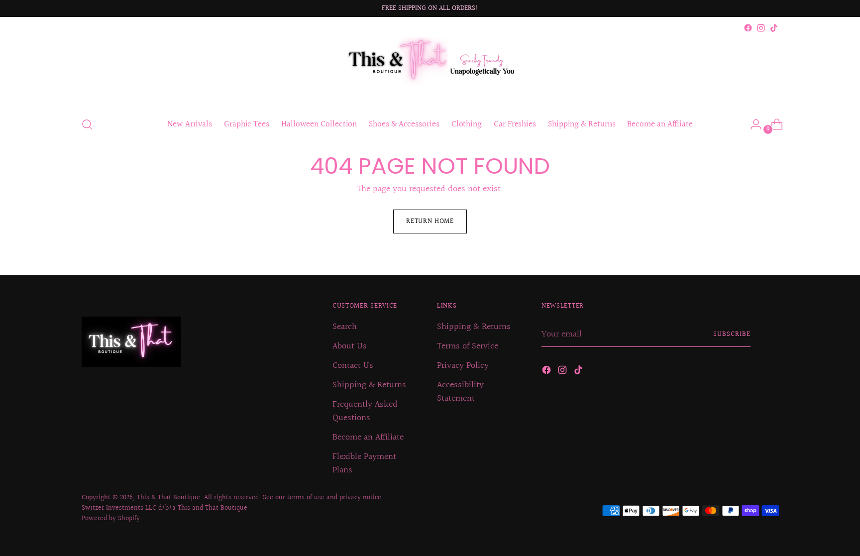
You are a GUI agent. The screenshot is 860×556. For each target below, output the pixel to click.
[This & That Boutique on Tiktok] (773, 27)
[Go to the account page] (752, 124)
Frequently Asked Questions (365, 411)
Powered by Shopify (111, 518)
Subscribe (732, 334)
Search (344, 327)
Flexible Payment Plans (364, 463)
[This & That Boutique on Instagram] (760, 27)
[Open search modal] (87, 124)
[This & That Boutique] (430, 71)
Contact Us (352, 365)
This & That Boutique (168, 497)
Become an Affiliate (368, 437)
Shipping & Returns (369, 385)
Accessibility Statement (460, 392)
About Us (349, 346)
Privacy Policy (463, 365)
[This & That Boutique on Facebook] (748, 27)
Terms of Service (467, 346)
